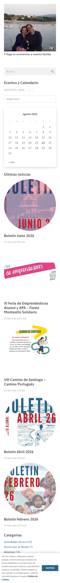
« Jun (11, 162)
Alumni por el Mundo (16, 546)
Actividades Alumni (15, 541)
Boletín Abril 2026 (19, 452)
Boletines (9, 552)
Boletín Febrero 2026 (21, 519)
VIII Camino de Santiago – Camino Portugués (25, 382)
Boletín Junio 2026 (19, 235)
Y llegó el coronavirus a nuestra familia (27, 54)
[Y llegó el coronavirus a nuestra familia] (30, 6)
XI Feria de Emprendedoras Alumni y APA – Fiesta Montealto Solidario (26, 307)
